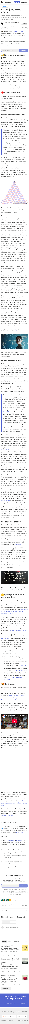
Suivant (23, 911)
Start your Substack (10, 1016)
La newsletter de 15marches (12, 22)
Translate (4, 6)
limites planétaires (6, 450)
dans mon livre (5, 501)
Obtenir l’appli (22, 1016)
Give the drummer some (20, 670)
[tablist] (9, 922)
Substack (3, 1020)
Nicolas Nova (5, 638)
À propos (11, 38)
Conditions (24, 1011)
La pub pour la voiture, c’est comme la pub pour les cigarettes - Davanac (14, 611)
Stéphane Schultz (18, 31)
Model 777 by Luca (7, 815)
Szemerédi (6, 412)
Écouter (25, 23)
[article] (14, 950)
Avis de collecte (14, 1013)
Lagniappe (24, 665)
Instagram (19, 748)
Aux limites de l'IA (7, 946)
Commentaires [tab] (6, 922)
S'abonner (16, 2)
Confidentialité (16, 1011)
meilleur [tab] (4, 941)
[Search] (26, 941)
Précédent (6, 911)
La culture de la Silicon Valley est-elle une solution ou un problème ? (10, 961)
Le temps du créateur (8, 976)
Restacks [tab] (13, 922)
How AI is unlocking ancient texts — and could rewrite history (14, 803)
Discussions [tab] (16, 941)
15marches (19, 840)
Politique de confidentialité (15, 894)
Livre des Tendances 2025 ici (18, 630)
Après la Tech (19, 833)
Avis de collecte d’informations (18, 892)
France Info (18, 544)
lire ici (16, 330)
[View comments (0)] (8, 27)
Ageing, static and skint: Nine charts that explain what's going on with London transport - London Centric (13, 698)
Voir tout (5, 988)
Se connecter (24, 2)
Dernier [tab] (10, 941)
